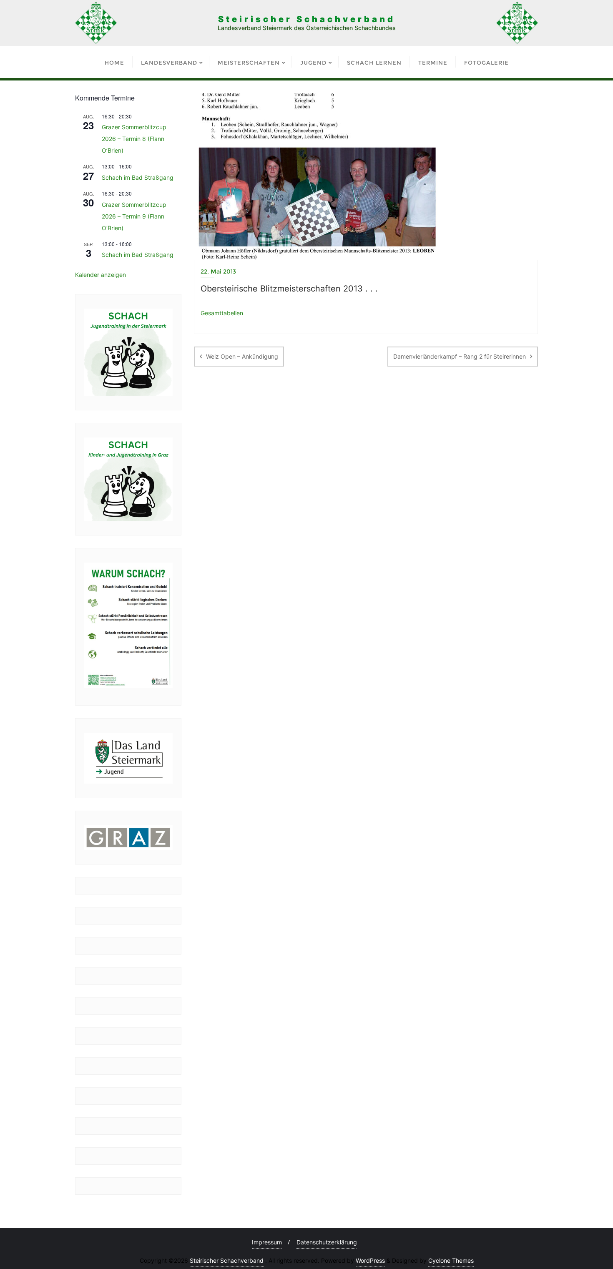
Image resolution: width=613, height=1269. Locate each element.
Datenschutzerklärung (326, 1242)
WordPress (370, 1260)
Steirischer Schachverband (227, 1260)
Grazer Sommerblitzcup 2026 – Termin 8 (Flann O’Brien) (134, 138)
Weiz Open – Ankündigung (242, 356)
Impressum (267, 1242)
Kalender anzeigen (100, 274)
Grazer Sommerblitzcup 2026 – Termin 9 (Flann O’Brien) (134, 216)
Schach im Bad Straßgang (137, 177)
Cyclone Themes (451, 1260)
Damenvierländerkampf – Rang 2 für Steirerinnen (459, 356)
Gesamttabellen (222, 313)
